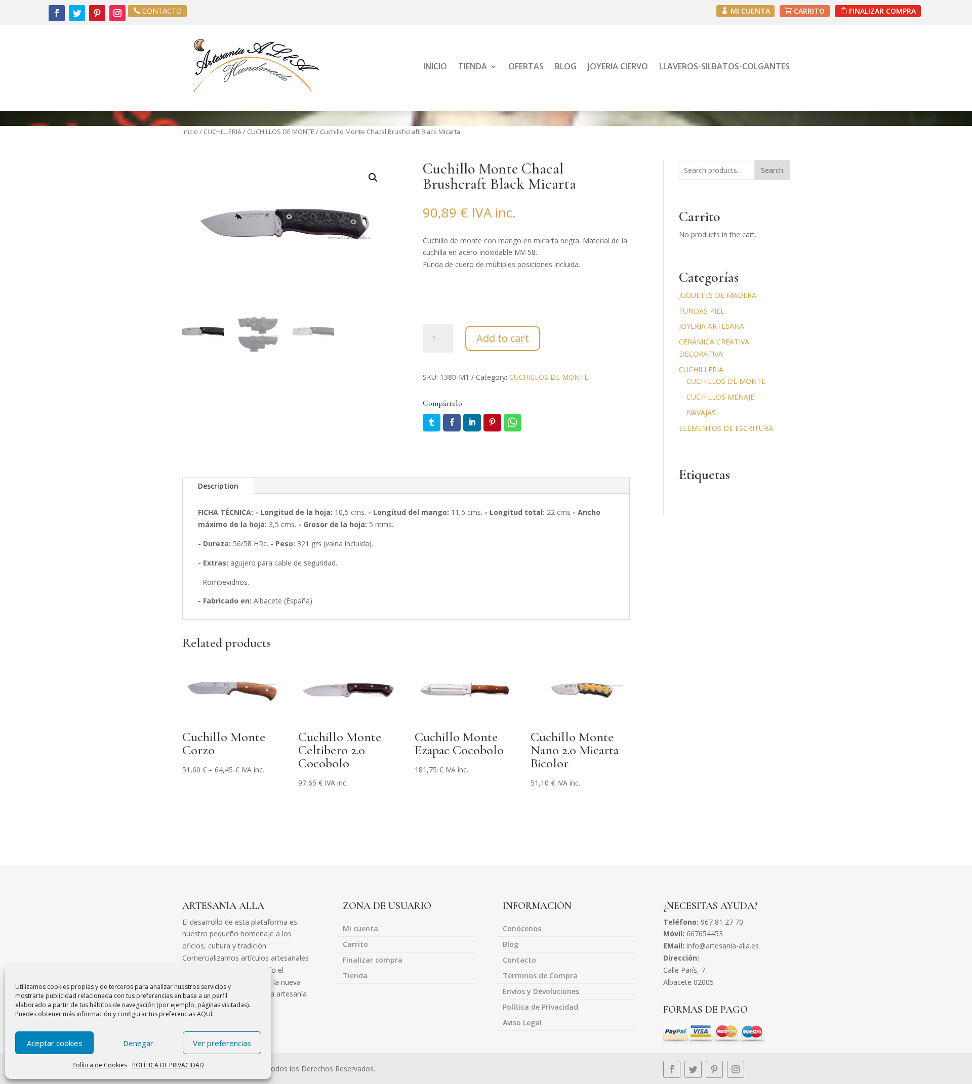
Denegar (138, 1043)
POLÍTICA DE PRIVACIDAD (168, 1065)
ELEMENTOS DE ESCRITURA (726, 428)
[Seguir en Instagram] (117, 13)
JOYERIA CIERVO (618, 66)
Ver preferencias (222, 1043)
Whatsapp (512, 422)
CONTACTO (162, 11)
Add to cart (502, 338)
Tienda (355, 976)
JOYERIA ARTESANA (711, 326)
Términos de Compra (540, 976)
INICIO (435, 66)
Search (772, 170)
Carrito (355, 945)
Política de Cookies (99, 1065)
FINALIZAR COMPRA (882, 11)
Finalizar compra (372, 961)
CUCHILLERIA (222, 131)
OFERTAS (526, 66)
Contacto (519, 961)
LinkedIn (472, 422)
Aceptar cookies (55, 1043)
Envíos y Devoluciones (541, 992)
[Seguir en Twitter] (77, 13)
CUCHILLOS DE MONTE (280, 131)
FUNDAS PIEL (701, 311)
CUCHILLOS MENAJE (720, 397)
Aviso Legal (522, 1023)
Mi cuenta (360, 929)
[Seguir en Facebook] (57, 13)
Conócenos (522, 929)
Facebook (452, 422)
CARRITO (809, 11)
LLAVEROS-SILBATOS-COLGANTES (724, 66)
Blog (510, 945)
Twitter (431, 422)
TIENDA (472, 66)
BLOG (566, 66)
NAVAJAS (701, 412)
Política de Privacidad (540, 1008)
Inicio (190, 131)
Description (218, 486)
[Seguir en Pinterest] (97, 13)
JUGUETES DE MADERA (717, 295)
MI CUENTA (750, 11)
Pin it (492, 422)
